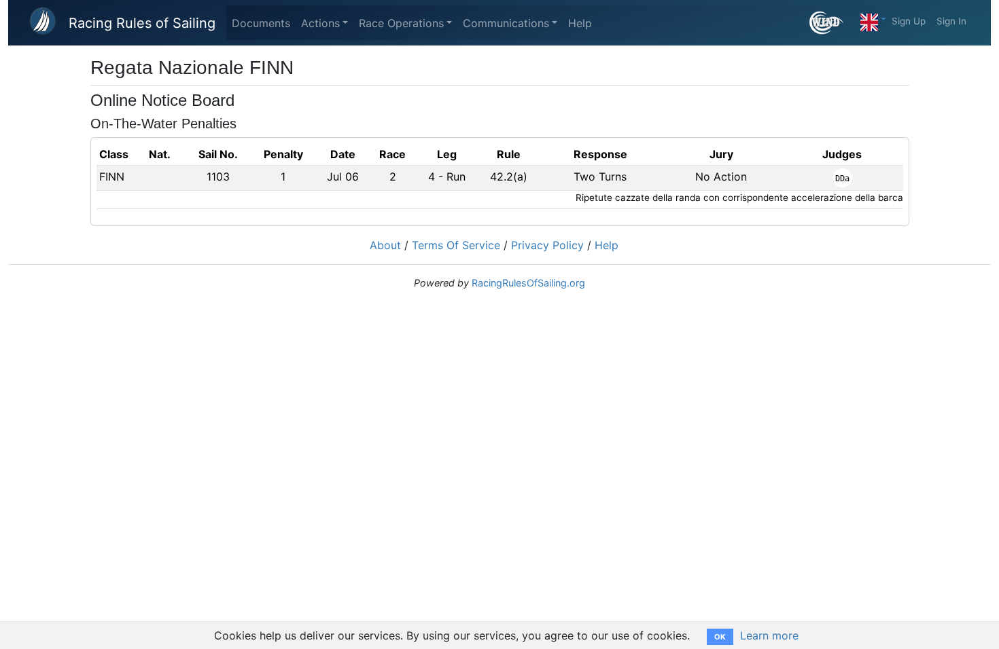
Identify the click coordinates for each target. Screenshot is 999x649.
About (385, 245)
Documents (261, 23)
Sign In (951, 21)
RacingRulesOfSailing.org (528, 283)
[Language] (873, 19)
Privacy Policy (547, 245)
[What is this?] (832, 22)
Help (580, 23)
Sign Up (909, 21)
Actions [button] (320, 23)
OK (720, 637)
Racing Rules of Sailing (142, 23)
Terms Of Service (456, 245)
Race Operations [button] (401, 23)
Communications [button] (506, 23)
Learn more (769, 635)
